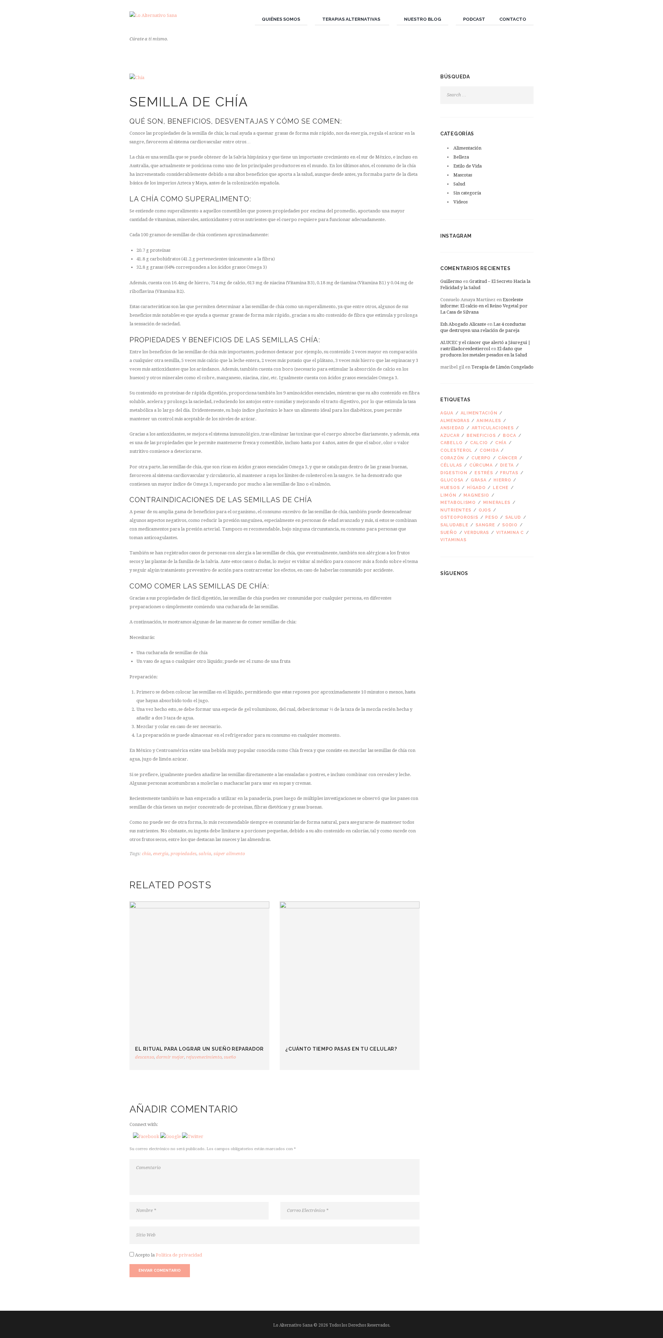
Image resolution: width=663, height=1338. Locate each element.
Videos (460, 201)
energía (161, 853)
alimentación (479, 413)
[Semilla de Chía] (274, 78)
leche (501, 487)
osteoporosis (459, 517)
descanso (144, 1057)
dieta (507, 465)
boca (509, 435)
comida (489, 450)
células (451, 465)
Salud (459, 184)
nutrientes (455, 510)
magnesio (476, 495)
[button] (146, 1136)
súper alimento (229, 853)
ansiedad (452, 428)
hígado (476, 487)
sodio (510, 525)
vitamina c (510, 532)
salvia (205, 853)
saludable (454, 525)
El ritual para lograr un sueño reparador (199, 1049)
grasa (479, 480)
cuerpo (481, 458)
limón (448, 495)
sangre (485, 525)
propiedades (183, 853)
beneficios (481, 435)
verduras (476, 532)
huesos (450, 487)
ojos (485, 510)
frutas (509, 472)
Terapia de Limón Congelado (502, 367)
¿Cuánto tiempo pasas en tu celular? (341, 1049)
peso (491, 517)
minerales (496, 502)
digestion (453, 472)
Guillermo (451, 281)
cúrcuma (481, 465)
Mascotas (462, 175)
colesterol (456, 450)
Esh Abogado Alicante (463, 324)
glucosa (451, 480)
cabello (451, 442)
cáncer (507, 458)
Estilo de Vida (467, 166)
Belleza (461, 157)
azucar (449, 435)
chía (146, 853)
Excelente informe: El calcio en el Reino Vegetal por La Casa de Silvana (484, 306)
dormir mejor (170, 1057)
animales (489, 420)
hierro (502, 480)
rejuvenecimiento (204, 1057)
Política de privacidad (179, 1255)
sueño (230, 1057)
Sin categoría (467, 192)
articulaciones (493, 428)
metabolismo (458, 502)
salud (513, 517)
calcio (479, 442)
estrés (483, 472)
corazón (452, 458)
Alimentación (467, 148)
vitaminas (453, 539)
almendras (454, 420)
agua (446, 413)
